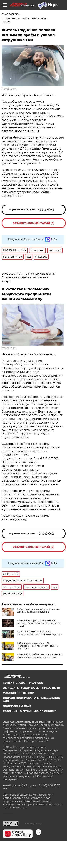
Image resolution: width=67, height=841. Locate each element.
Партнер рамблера (33, 824)
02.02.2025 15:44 (11, 14)
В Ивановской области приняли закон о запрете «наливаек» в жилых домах (39, 655)
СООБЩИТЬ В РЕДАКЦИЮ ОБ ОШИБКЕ (29, 711)
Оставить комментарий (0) (33, 223)
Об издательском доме (21, 687)
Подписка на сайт (17, 706)
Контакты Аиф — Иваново (23, 682)
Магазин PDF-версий (18, 693)
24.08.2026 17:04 (12, 273)
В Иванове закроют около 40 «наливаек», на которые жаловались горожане (37, 646)
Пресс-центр (51, 687)
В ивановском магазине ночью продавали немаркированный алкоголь (39, 633)
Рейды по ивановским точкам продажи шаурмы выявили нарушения (39, 610)
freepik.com (9, 88)
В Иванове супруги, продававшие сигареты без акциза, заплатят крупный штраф (39, 623)
